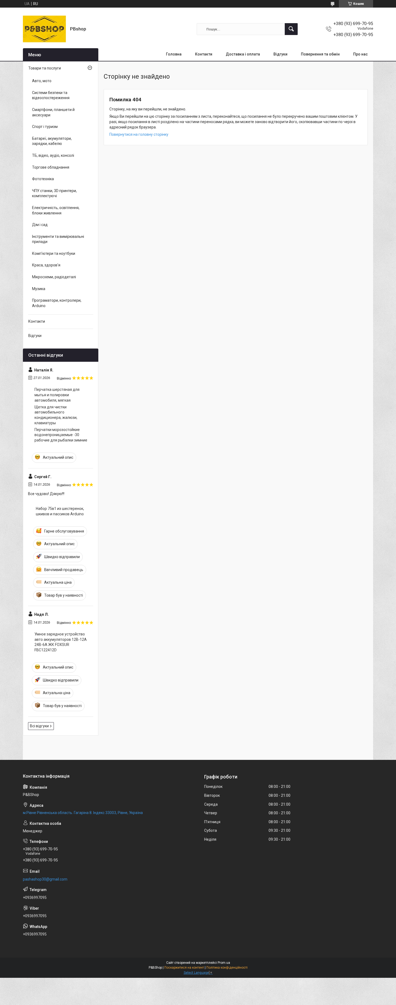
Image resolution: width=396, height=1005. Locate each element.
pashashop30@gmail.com (45, 879)
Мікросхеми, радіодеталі (54, 277)
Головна (174, 54)
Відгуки (280, 54)
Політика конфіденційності (227, 967)
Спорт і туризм (45, 126)
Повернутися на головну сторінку (138, 134)
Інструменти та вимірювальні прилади (58, 239)
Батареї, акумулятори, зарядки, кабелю (52, 141)
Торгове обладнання (50, 167)
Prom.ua (224, 963)
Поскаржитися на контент (184, 967)
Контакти (203, 54)
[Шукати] (291, 29)
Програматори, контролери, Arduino (56, 303)
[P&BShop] (44, 29)
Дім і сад (40, 224)
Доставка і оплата (243, 54)
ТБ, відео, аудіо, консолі (53, 155)
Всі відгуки (39, 726)
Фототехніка (43, 179)
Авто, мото (41, 81)
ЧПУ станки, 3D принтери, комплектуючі (54, 193)
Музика (38, 289)
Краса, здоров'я (46, 265)
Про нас (360, 54)
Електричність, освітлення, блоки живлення (55, 210)
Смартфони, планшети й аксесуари (53, 112)
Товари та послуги (44, 68)
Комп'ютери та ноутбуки (53, 253)
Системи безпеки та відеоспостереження (51, 95)
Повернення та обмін (320, 54)
